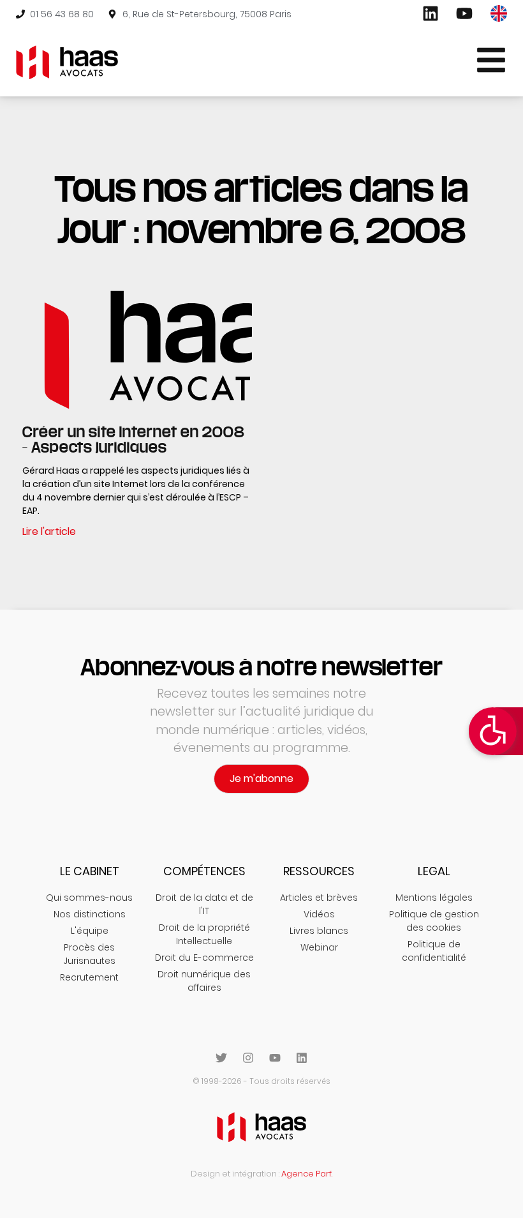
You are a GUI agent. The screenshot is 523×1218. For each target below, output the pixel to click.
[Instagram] (248, 1058)
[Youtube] (275, 1058)
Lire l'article (49, 531)
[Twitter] (221, 1058)
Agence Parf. (306, 1174)
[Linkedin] (301, 1058)
